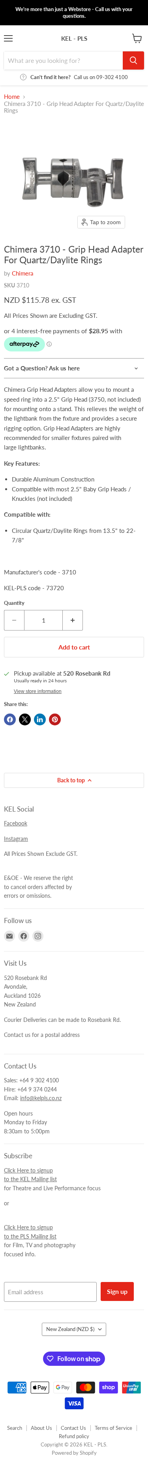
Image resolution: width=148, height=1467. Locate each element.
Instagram (16, 838)
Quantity (14, 603)
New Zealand (70, 1329)
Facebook (15, 823)
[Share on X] (25, 719)
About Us (41, 1428)
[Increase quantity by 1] (73, 620)
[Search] (133, 60)
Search (14, 1428)
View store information (38, 691)
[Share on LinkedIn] (40, 719)
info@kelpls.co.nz (41, 1098)
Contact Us (73, 1428)
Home (12, 96)
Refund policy (74, 1436)
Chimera (22, 273)
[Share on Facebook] (10, 719)
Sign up (117, 1291)
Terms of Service (113, 1428)
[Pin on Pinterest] (55, 719)
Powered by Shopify (74, 1453)
